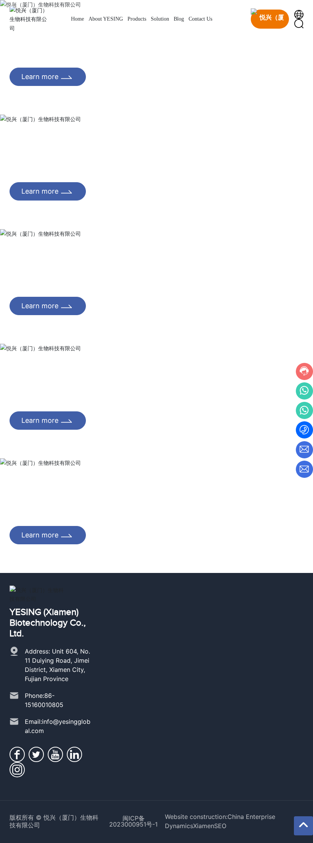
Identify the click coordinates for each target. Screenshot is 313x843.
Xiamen (203, 826)
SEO (220, 826)
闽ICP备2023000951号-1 (133, 821)
